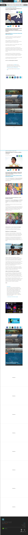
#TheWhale (15, 64)
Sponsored (6, 523)
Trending (7, 522)
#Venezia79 (8, 67)
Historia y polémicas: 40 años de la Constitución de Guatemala (12, 123)
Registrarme (6, 0)
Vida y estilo (10, 522)
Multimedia (3, 523)
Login (3, 0)
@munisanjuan (9, 286)
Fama (13, 7)
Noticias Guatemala (8, 7)
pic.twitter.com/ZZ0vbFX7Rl (14, 67)
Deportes (5, 522)
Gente (15, 7)
